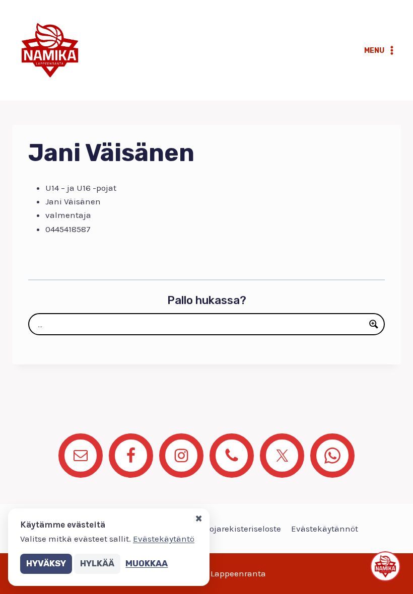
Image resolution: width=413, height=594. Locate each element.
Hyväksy (46, 563)
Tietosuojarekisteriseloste (231, 529)
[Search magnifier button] (374, 324)
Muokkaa (146, 563)
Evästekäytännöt (324, 529)
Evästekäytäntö (163, 539)
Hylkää (97, 563)
